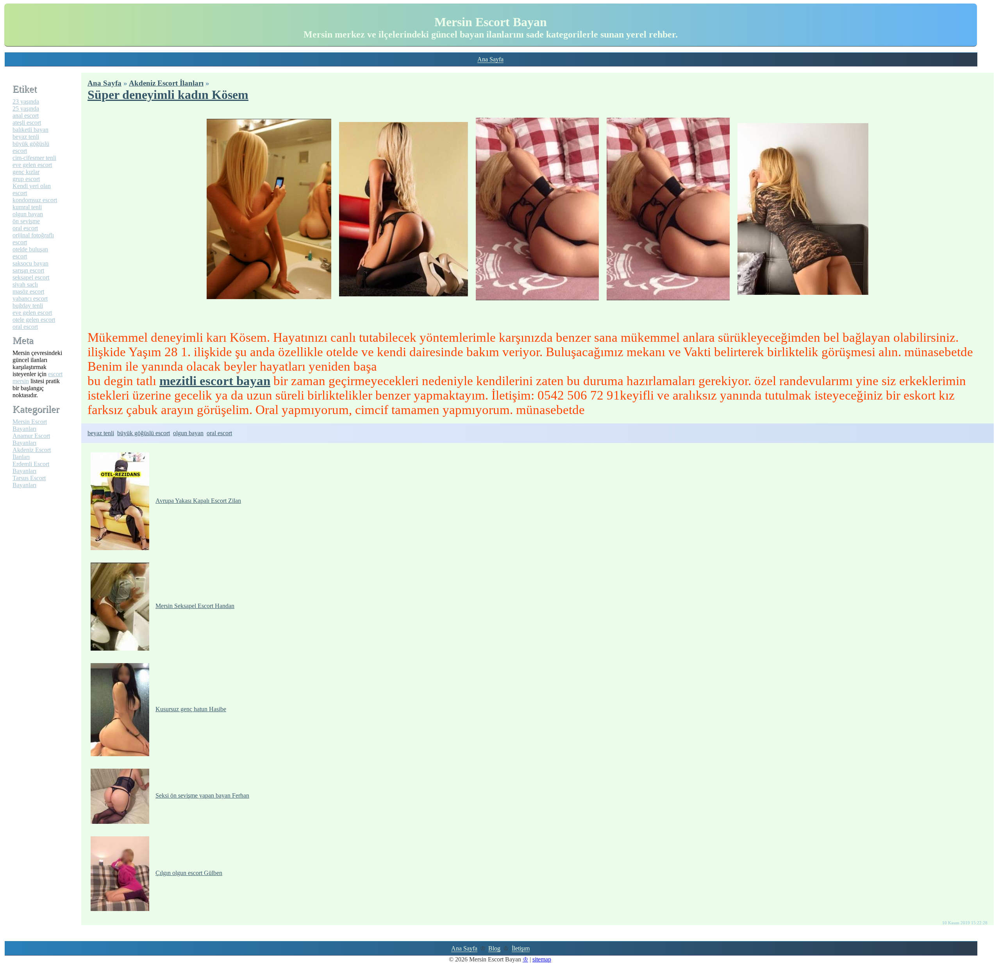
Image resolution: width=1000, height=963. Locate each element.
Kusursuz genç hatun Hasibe (190, 709)
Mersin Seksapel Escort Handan (194, 606)
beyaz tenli (101, 433)
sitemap (541, 959)
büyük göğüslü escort (143, 433)
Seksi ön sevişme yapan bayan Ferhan (202, 795)
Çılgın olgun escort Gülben (188, 873)
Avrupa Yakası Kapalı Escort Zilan (198, 500)
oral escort (219, 433)
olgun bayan (188, 433)
